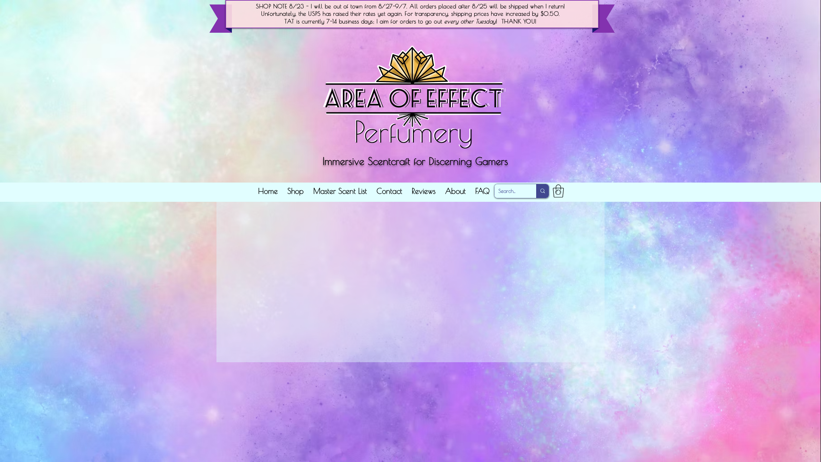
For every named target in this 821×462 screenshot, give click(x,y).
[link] (558, 190)
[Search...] (542, 191)
